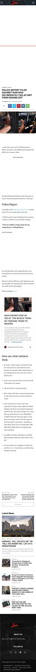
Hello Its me (7, 101)
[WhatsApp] (27, 106)
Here (15, 291)
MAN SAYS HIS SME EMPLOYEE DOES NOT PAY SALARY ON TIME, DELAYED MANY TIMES (22, 605)
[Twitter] (14, 106)
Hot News (14, 559)
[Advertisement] (18, 23)
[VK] (23, 106)
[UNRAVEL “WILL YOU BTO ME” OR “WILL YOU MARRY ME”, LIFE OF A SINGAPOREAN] (18, 526)
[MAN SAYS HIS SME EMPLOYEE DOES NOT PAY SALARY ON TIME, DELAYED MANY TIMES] (6, 604)
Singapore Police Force (20, 210)
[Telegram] (20, 652)
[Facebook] (10, 106)
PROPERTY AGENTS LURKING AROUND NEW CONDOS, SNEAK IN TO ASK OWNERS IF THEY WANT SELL (23, 591)
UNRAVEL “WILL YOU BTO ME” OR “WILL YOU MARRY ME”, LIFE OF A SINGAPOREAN (17, 543)
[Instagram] (15, 652)
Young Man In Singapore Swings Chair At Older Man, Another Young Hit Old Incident (22, 564)
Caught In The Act (6, 87)
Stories (3, 538)
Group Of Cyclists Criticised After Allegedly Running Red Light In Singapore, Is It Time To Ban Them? (22, 577)
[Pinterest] (19, 106)
